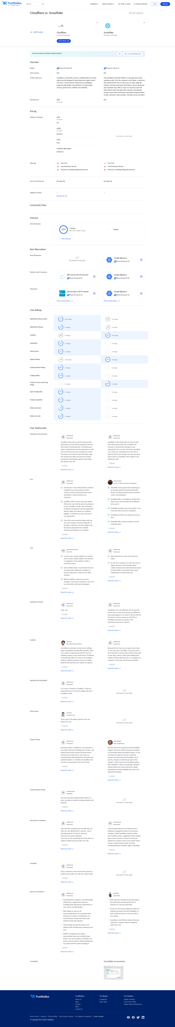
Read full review (66, 470)
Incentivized (65, 465)
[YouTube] (128, 1017)
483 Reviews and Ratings (110, 35)
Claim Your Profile (130, 1002)
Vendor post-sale (35, 408)
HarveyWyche (117, 481)
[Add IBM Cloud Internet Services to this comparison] (94, 276)
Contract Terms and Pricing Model (39, 384)
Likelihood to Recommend (38, 319)
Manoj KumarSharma (72, 549)
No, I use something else (133, 54)
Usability (33, 335)
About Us (78, 999)
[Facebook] (133, 1017)
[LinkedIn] (143, 1017)
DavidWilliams (117, 741)
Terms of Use (34, 1016)
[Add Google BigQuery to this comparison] (141, 260)
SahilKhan (116, 893)
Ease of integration (36, 392)
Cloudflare (61, 33)
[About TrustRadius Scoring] (58, 68)
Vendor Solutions (129, 999)
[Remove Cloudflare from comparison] (97, 22)
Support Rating (35, 359)
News (77, 1007)
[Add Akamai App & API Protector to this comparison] (94, 293)
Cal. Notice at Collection (83, 1016)
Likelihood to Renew (36, 327)
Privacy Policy (52, 1016)
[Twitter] (138, 1017)
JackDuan (69, 713)
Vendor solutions (107, 4)
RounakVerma (117, 822)
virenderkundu (70, 791)
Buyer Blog (103, 1002)
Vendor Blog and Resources (133, 1004)
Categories (93, 4)
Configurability (35, 375)
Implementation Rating (37, 367)
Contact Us (78, 1009)
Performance (34, 351)
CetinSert (69, 641)
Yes (119, 54)
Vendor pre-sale (35, 416)
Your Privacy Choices (66, 1016)
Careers (78, 1004)
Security (43, 1016)
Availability (33, 343)
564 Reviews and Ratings (63, 35)
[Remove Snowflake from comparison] (144, 22)
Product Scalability (36, 400)
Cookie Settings (98, 1016)
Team (77, 1002)
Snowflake (108, 33)
